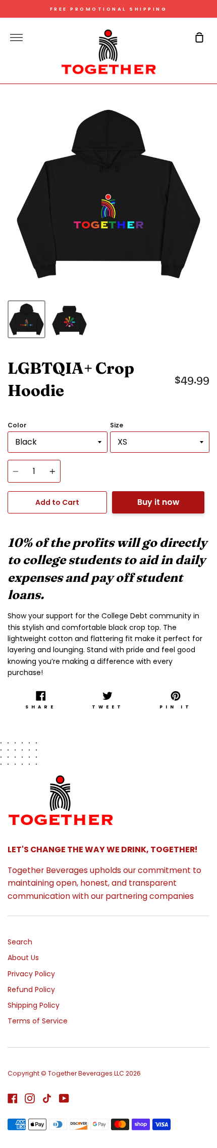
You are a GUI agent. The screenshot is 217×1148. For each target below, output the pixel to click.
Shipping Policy (34, 1005)
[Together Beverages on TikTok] (47, 1098)
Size (116, 425)
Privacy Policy (31, 974)
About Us (23, 958)
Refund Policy (31, 989)
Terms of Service (38, 1021)
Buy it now (158, 502)
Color (17, 425)
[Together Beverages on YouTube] (64, 1098)
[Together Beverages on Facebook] (13, 1098)
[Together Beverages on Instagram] (30, 1098)
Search (20, 942)
